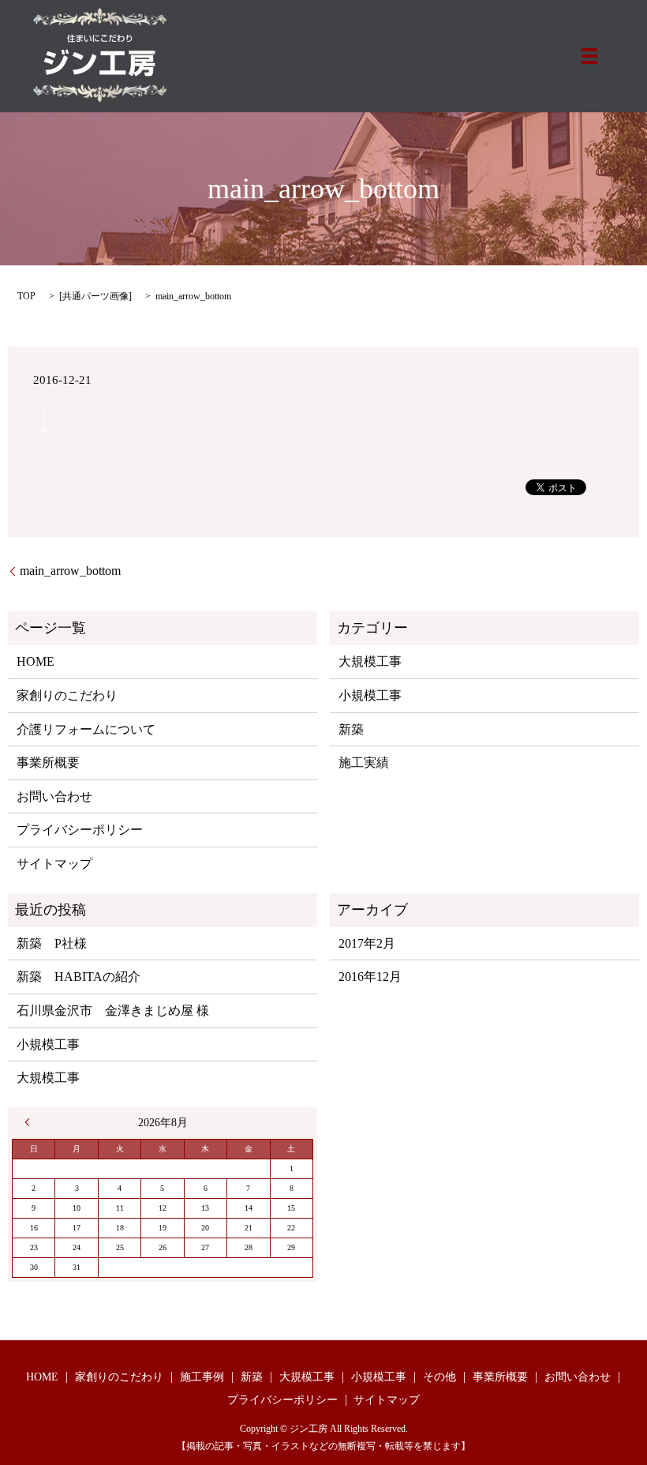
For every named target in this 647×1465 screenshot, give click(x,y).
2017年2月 (366, 943)
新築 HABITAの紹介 (78, 976)
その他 (439, 1377)
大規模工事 (370, 661)
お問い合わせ (54, 796)
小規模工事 (370, 695)
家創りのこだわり (67, 695)
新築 (351, 729)
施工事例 (202, 1377)
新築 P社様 (52, 943)
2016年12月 (370, 976)
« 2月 (31, 1122)
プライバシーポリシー (80, 829)
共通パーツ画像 (95, 296)
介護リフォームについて (86, 729)
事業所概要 (48, 762)
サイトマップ (54, 863)
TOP (26, 296)
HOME (35, 661)
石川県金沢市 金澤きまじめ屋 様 (113, 1010)
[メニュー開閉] (589, 56)
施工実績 (363, 762)
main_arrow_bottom (70, 570)
